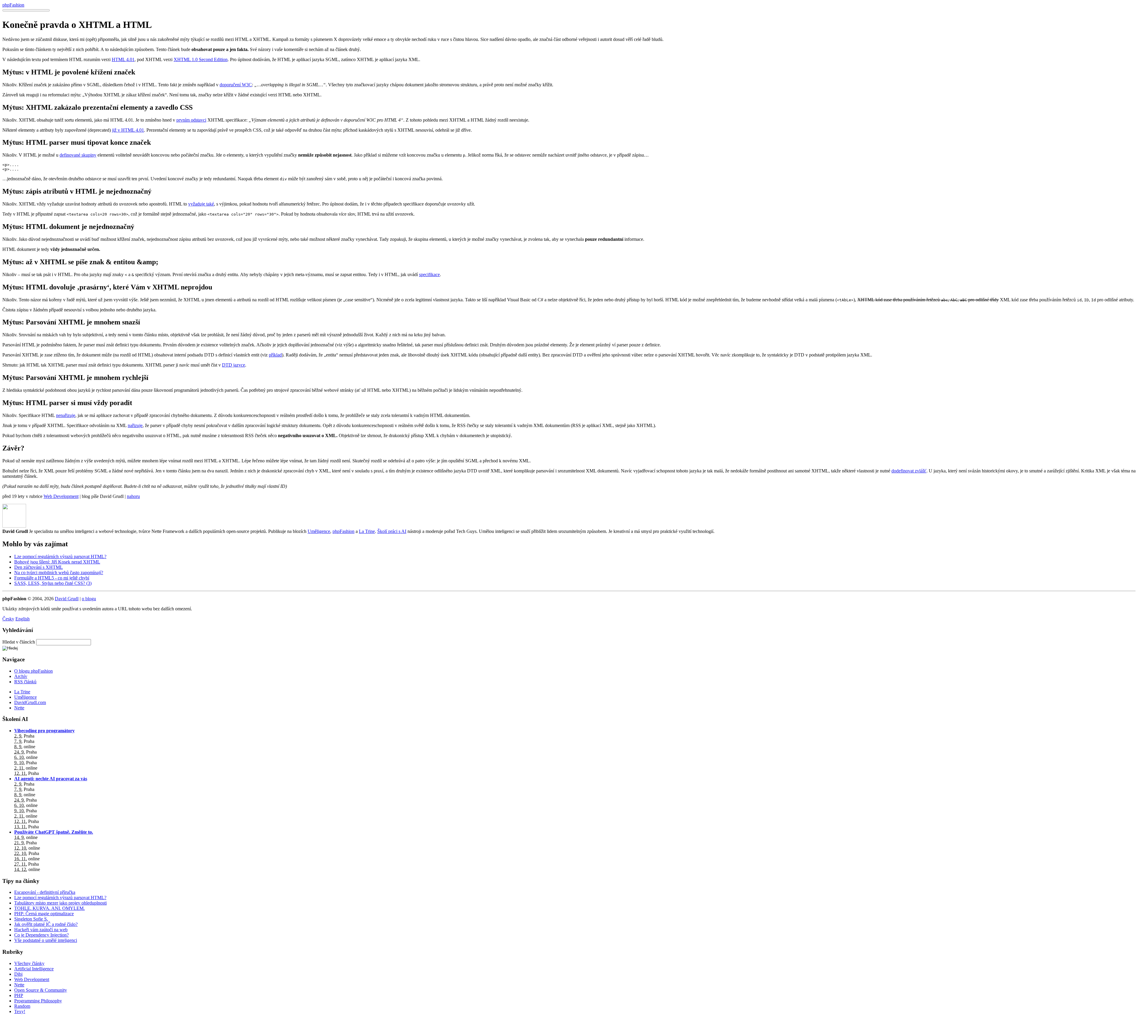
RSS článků (25, 681)
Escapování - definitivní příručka (44, 892)
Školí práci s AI (391, 531)
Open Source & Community (40, 990)
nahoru (133, 496)
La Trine (367, 531)
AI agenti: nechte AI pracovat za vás (50, 778)
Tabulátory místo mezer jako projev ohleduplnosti (60, 902)
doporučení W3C (236, 84)
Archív (20, 676)
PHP (18, 995)
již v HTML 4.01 (128, 130)
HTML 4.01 (123, 59)
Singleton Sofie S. (31, 918)
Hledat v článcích (18, 641)
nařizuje (135, 425)
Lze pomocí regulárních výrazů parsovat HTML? (60, 556)
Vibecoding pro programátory (44, 730)
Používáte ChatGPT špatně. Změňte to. (53, 832)
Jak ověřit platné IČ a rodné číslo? (46, 924)
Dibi (18, 974)
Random (22, 1006)
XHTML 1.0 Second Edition (201, 59)
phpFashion (343, 531)
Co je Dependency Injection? (41, 934)
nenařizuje (65, 415)
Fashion (13, 4)
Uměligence (319, 531)
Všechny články (29, 963)
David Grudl (67, 598)
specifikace (429, 274)
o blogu (89, 598)
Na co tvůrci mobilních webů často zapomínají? (58, 572)
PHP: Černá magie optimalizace (44, 913)
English (22, 618)
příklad (275, 354)
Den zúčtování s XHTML (38, 567)
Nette (19, 707)
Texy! (19, 1011)
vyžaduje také (201, 203)
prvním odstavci (191, 119)
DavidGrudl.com (30, 702)
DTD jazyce (233, 364)
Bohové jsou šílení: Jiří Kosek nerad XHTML (57, 561)
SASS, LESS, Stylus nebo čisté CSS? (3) (53, 583)
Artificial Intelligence (34, 968)
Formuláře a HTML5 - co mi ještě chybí (51, 577)
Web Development (61, 496)
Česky (8, 618)
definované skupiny (78, 154)
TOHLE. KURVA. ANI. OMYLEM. (49, 908)
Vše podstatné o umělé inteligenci (45, 940)
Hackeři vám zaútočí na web (41, 929)
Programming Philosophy (38, 1000)
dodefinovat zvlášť (908, 470)
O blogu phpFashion (33, 671)
